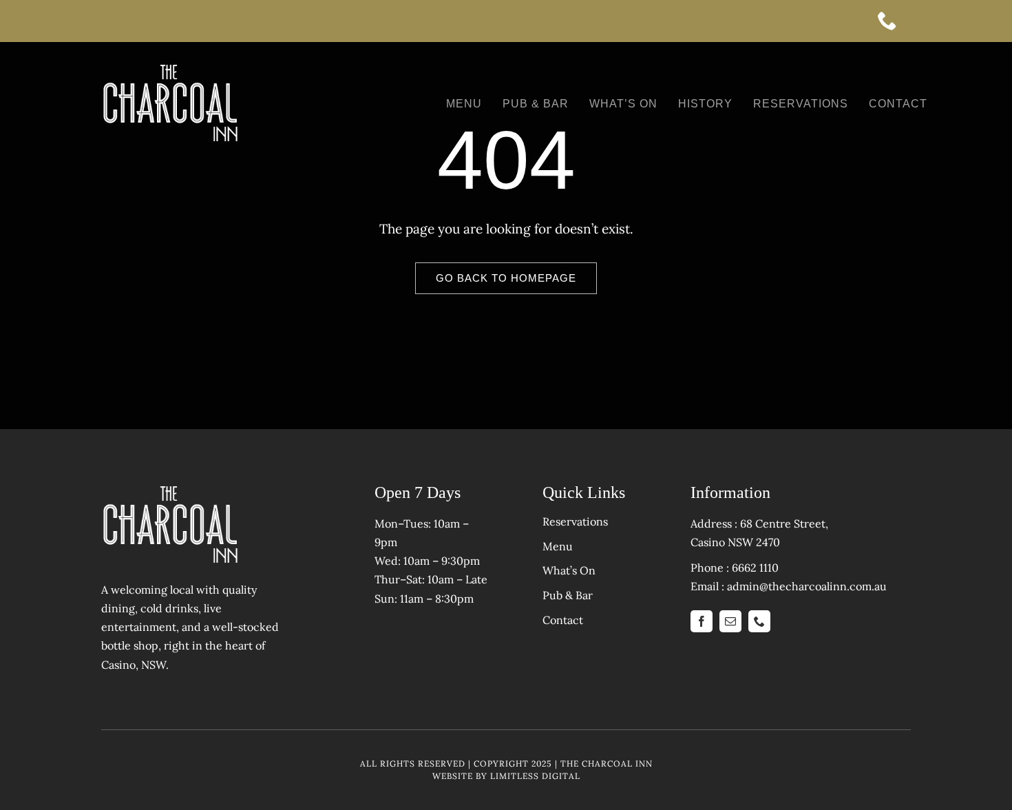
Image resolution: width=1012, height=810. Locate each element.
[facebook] (702, 621)
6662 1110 (755, 567)
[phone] (894, 20)
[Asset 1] (170, 69)
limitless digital (535, 776)
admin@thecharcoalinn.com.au (807, 586)
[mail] (730, 621)
